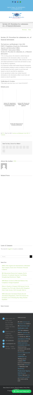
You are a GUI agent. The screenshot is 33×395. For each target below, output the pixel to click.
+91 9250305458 (20, 7)
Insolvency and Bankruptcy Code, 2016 (20, 133)
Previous (24, 29)
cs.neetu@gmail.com (16, 8)
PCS (3, 133)
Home (4, 387)
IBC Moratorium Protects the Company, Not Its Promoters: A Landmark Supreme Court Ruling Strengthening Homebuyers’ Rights (14, 275)
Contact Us (16, 389)
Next (29, 29)
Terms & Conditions (19, 387)
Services (12, 387)
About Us (8, 387)
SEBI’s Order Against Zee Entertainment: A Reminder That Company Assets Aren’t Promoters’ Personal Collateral (16, 267)
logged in (10, 249)
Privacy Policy (27, 387)
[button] (21, 391)
